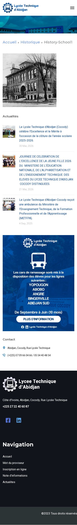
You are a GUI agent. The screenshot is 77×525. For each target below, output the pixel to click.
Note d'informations (15, 475)
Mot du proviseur (13, 463)
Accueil (7, 456)
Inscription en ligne (15, 469)
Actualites (9, 482)
